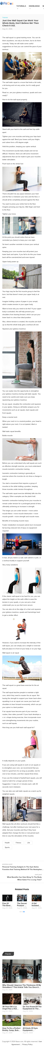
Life (28, 843)
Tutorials (21, 6)
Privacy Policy (27, 1044)
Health (7, 843)
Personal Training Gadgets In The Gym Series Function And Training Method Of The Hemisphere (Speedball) (22, 869)
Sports (7, 847)
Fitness (18, 843)
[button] (20, 911)
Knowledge (34, 6)
